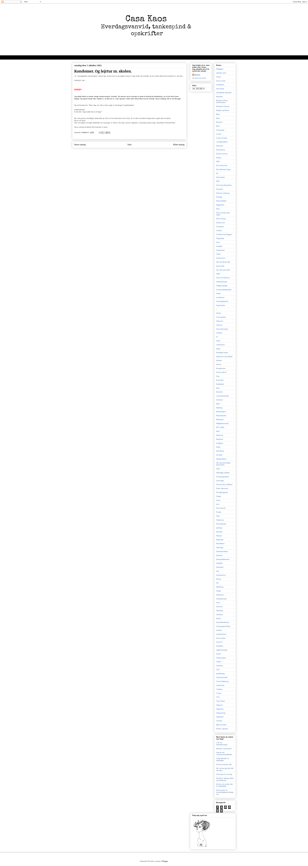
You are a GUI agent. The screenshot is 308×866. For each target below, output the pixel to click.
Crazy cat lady (221, 138)
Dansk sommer (222, 154)
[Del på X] (104, 132)
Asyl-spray (220, 89)
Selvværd (219, 567)
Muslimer (219, 439)
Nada (218, 447)
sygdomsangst (221, 650)
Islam (218, 341)
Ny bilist (219, 455)
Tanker (218, 662)
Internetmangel (222, 329)
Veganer (219, 705)
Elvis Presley (221, 219)
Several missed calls (224, 764)
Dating (218, 158)
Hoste (218, 293)
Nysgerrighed (221, 459)
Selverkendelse (222, 551)
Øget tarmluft (221, 725)
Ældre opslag (178, 145)
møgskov (219, 443)
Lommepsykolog (222, 396)
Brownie (219, 122)
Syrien (218, 654)
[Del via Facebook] (107, 132)
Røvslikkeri (220, 543)
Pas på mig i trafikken (224, 484)
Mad (218, 404)
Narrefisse (220, 451)
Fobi (218, 242)
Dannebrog (220, 150)
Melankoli (219, 419)
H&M (218, 274)
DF (217, 173)
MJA (218, 431)
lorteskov (219, 400)
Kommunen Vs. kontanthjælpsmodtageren (225, 792)
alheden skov (221, 73)
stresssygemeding (223, 626)
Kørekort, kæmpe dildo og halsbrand (225, 779)
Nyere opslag (80, 145)
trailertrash (220, 685)
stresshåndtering (222, 622)
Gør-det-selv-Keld (223, 270)
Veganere (220, 709)
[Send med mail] (100, 132)
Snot (218, 603)
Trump (218, 693)
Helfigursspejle (221, 286)
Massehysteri (221, 415)
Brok (218, 118)
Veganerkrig (220, 713)
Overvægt (220, 481)
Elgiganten (220, 205)
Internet (219, 325)
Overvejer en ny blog (224, 774)
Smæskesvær (221, 599)
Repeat (219, 536)
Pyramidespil (221, 524)
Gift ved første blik (223, 262)
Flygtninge (220, 238)
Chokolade (220, 130)
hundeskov (220, 297)
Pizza (218, 500)
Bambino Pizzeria (222, 106)
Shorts (218, 579)
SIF (217, 583)
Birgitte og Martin (222, 110)
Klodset (219, 360)
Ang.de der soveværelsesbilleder (224, 753)
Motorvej (219, 435)
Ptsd (218, 516)
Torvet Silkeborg (222, 681)
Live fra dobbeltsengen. (222, 744)
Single (218, 591)
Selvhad (219, 555)
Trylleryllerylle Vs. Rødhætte (222, 759)
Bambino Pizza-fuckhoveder (222, 101)
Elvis (218, 209)
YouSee (219, 721)
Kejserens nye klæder (224, 356)
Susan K (219, 642)
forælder (219, 246)
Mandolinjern (221, 412)
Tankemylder (221, 658)
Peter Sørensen (222, 488)
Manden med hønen (224, 749)
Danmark (219, 146)
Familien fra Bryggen (224, 234)
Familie (219, 230)
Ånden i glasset (222, 729)
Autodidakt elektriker (224, 93)
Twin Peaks (220, 701)
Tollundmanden (222, 677)
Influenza (219, 321)
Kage (218, 349)
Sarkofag (219, 547)
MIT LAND (220, 427)
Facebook (220, 227)
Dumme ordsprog (223, 193)
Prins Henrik (220, 508)
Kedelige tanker (222, 352)
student (219, 630)
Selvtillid (219, 563)
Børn (218, 126)
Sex (217, 571)
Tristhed (219, 689)
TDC (218, 670)
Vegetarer (220, 717)
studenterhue (221, 634)
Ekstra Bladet (221, 201)
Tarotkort (219, 666)
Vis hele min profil (199, 78)
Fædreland (220, 250)
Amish (218, 77)
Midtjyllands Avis (222, 423)
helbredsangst (221, 282)
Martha (197, 75)
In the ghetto (221, 317)
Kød (217, 388)
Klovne (218, 364)
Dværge (219, 197)
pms (217, 504)
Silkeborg (219, 587)
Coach (218, 134)
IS (217, 337)
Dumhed (219, 189)
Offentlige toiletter (223, 473)
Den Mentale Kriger (223, 169)
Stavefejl (219, 610)
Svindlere (219, 646)
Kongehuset (220, 368)
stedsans (219, 614)
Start (129, 145)
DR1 (218, 181)
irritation (219, 333)
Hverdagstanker (222, 301)
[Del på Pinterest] (109, 132)
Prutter (218, 512)
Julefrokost (220, 345)
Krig (217, 376)
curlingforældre (222, 142)
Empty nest (220, 223)
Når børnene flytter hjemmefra (223, 464)
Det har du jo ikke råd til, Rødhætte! (224, 785)
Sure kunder (221, 638)
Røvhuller (220, 540)
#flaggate (219, 69)
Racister (219, 532)
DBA (218, 161)
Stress (218, 618)
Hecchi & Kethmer (223, 278)
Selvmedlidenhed (222, 559)
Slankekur (220, 595)
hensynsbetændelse (223, 290)
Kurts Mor (220, 380)
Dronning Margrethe (224, 185)
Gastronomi (220, 258)
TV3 (217, 697)
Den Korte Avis (221, 165)
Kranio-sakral (221, 372)
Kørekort (219, 392)
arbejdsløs (220, 85)
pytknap (219, 528)
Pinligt (218, 496)
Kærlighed (220, 384)
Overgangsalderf (222, 477)
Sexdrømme (221, 575)
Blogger (165, 861)
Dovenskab (220, 177)
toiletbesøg (220, 674)
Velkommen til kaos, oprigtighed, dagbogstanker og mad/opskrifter (102, 57)
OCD (218, 469)
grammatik (220, 266)
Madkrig (219, 408)
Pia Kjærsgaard (222, 492)
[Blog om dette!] (102, 132)
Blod (218, 114)
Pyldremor (220, 520)
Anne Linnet (220, 81)
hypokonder (220, 305)
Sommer (219, 607)
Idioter (218, 313)
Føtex (218, 254)
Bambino (219, 96)
